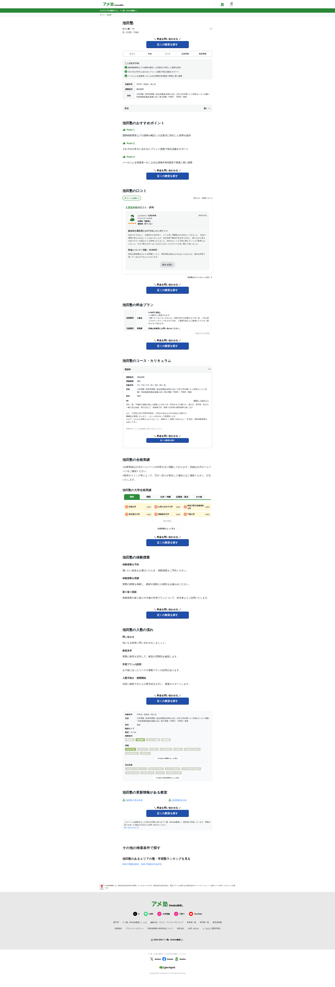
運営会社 (180, 928)
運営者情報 (217, 922)
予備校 (136, 32)
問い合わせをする (131, 827)
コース (167, 53)
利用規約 (118, 928)
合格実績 (185, 53)
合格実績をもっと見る (166, 528)
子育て (182, 913)
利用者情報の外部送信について (160, 928)
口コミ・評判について (204, 198)
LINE (151, 913)
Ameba (158, 959)
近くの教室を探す (167, 44)
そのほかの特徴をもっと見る (167, 758)
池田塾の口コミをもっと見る (199, 277)
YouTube (198, 913)
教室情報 (202, 53)
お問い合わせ (193, 928)
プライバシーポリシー (135, 928)
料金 (150, 53)
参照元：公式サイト (201, 401)
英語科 (128, 369)
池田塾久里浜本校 (134, 800)
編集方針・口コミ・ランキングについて (166, 922)
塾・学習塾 (127, 32)
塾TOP (102, 15)
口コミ (132, 53)
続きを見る (167, 521)
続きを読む (167, 264)
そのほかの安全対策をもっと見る (167, 778)
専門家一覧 (204, 922)
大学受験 (166, 913)
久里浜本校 (131, 207)
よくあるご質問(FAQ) (211, 928)
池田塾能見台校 (179, 800)
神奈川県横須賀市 (130, 864)
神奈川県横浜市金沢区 (151, 864)
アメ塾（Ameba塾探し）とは (134, 922)
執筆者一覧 (191, 922)
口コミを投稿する (133, 198)
